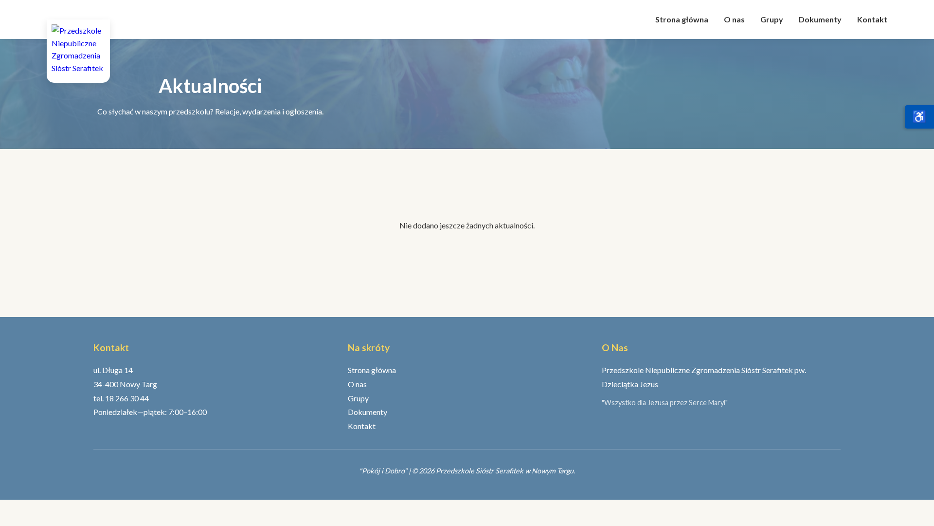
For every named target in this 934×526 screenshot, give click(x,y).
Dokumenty (820, 19)
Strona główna (681, 19)
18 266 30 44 (127, 398)
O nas (734, 19)
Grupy (771, 19)
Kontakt (872, 19)
